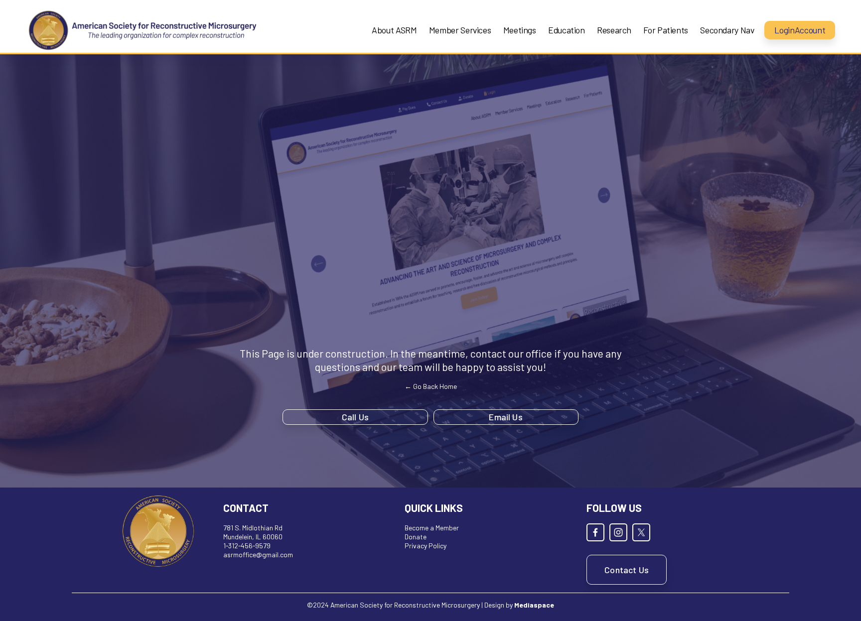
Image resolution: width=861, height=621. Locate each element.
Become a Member (432, 527)
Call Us (355, 416)
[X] (641, 532)
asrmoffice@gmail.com (258, 554)
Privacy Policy (425, 545)
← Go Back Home (431, 386)
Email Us (505, 416)
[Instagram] (618, 532)
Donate (416, 536)
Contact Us (626, 569)
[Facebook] (595, 532)
